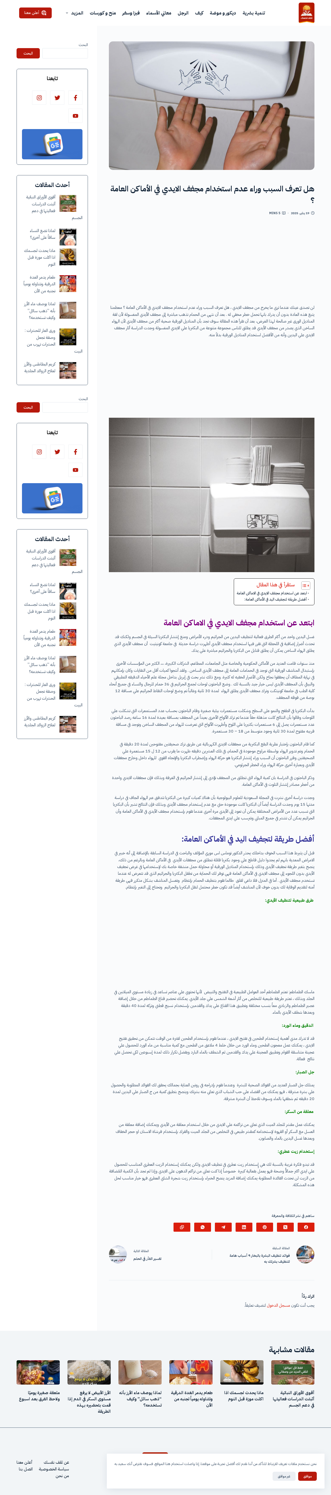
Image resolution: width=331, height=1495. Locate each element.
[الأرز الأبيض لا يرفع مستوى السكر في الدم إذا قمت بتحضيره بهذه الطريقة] (89, 1372)
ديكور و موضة (223, 12)
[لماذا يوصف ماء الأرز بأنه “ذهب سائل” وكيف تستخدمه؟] (67, 310)
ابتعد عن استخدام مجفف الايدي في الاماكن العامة (272, 593)
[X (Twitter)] (285, 1227)
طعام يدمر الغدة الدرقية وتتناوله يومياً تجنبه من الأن (39, 284)
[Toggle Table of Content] (303, 585)
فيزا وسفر (131, 12)
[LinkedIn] (244, 1227)
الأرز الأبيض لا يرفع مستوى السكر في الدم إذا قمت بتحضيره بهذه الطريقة (89, 1402)
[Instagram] (39, 98)
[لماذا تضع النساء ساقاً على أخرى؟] (67, 237)
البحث (83, 45)
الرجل (183, 12)
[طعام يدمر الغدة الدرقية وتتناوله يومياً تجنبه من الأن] (67, 283)
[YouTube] (75, 116)
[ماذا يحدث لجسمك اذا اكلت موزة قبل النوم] (67, 257)
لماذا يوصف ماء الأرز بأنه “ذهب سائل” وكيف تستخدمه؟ (39, 311)
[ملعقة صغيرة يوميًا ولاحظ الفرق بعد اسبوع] (38, 1372)
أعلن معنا (31, 13)
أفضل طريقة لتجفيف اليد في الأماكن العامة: (275, 599)
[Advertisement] (211, 262)
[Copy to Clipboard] (182, 1227)
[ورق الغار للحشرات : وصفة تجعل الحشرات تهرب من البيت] (67, 336)
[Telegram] (223, 1227)
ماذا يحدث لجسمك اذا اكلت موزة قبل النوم (39, 257)
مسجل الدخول (278, 1305)
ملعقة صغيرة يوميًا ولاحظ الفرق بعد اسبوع (39, 1396)
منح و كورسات (103, 12)
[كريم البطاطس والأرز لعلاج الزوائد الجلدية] (67, 370)
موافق (307, 1476)
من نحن (62, 1476)
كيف (199, 12)
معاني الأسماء (158, 12)
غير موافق (284, 1476)
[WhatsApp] (202, 1227)
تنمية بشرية (254, 12)
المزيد (77, 12)
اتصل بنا (26, 1469)
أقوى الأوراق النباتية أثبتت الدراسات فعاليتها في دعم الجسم (293, 1399)
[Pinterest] (264, 1227)
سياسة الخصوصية (54, 1469)
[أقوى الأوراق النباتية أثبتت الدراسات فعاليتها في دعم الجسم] (67, 203)
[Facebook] (306, 1227)
